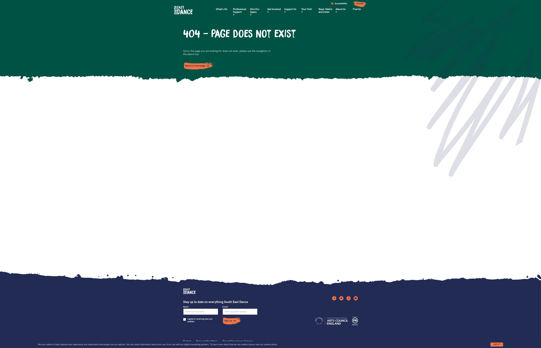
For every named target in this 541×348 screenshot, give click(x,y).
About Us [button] (340, 9)
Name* (186, 307)
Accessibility (341, 3)
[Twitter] (341, 298)
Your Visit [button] (306, 9)
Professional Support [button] (239, 11)
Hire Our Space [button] (254, 11)
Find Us (357, 9)
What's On (221, 9)
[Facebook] (334, 298)
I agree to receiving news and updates (199, 320)
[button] (496, 345)
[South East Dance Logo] (183, 10)
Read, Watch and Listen (325, 11)
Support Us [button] (290, 9)
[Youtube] (356, 298)
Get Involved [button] (274, 9)
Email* (225, 307)
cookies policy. (270, 344)
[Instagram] (348, 298)
